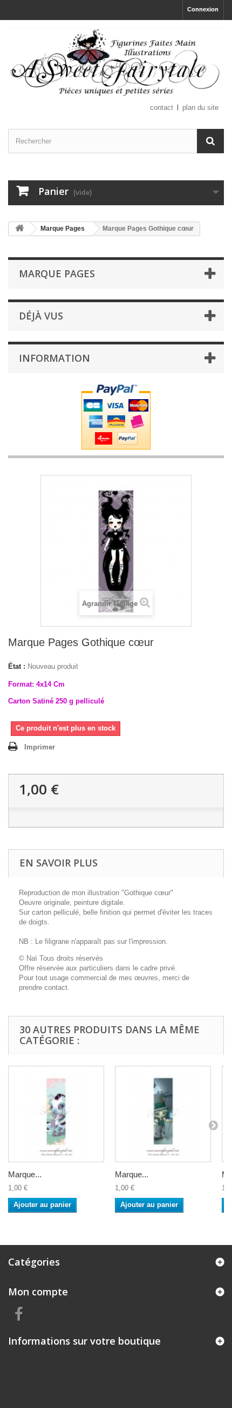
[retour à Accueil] (19, 229)
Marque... (25, 1174)
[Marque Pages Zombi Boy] (163, 1114)
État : (16, 666)
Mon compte (38, 1291)
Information (54, 357)
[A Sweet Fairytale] (116, 65)
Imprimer (39, 747)
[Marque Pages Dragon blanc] (56, 1114)
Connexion (203, 9)
